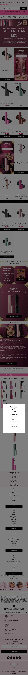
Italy (12, 426)
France (17, 421)
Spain (14, 421)
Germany (11, 421)
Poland (15, 426)
